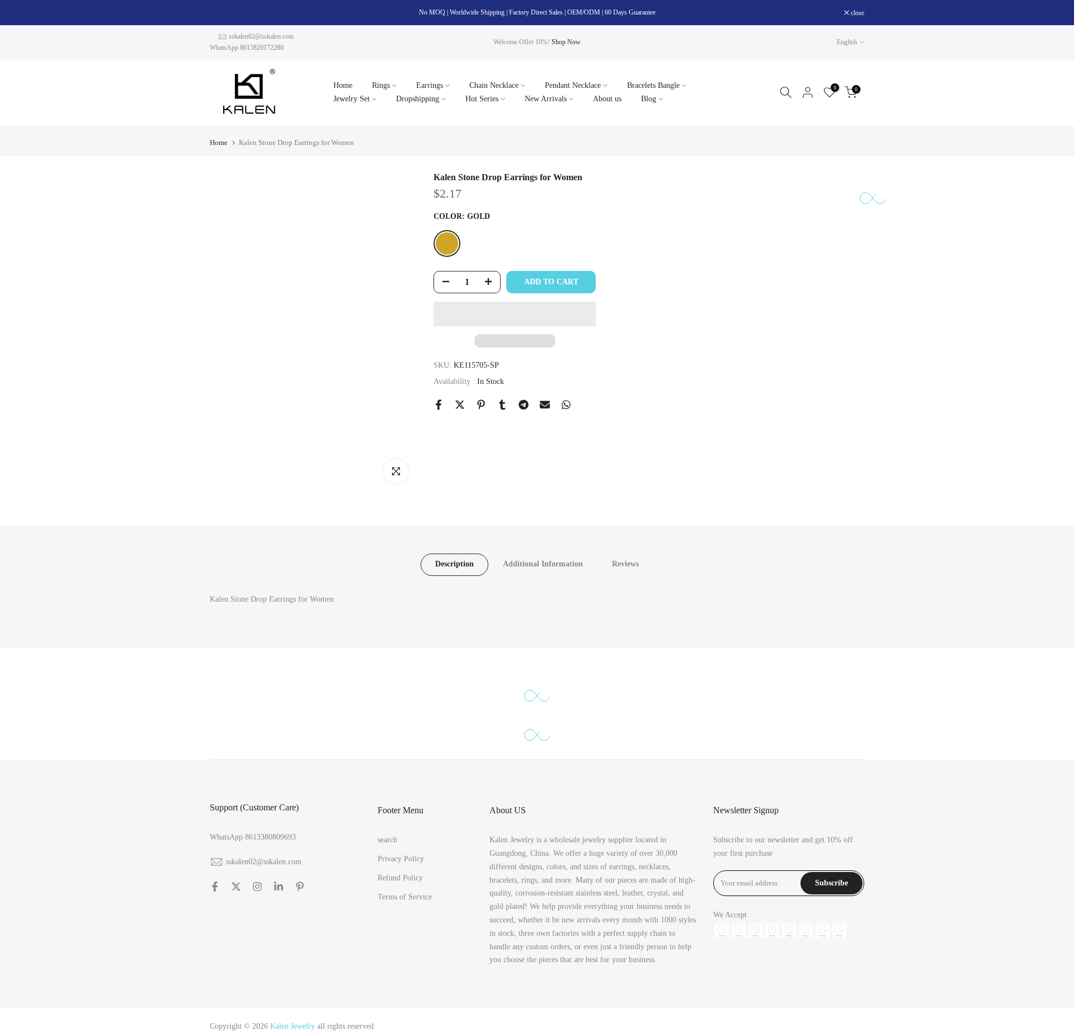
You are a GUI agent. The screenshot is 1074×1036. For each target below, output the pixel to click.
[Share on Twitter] (460, 405)
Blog (648, 99)
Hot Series (481, 99)
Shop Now (566, 42)
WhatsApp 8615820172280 (247, 47)
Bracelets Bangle (653, 85)
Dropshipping (417, 99)
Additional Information (543, 564)
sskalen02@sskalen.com (261, 36)
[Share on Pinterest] (481, 405)
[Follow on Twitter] (236, 886)
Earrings (429, 85)
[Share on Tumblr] (502, 405)
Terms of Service (405, 897)
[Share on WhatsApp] (566, 405)
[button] (515, 314)
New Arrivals (546, 99)
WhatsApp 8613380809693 (253, 837)
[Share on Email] (545, 405)
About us (607, 99)
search (387, 840)
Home (342, 85)
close (222, 13)
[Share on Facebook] (439, 405)
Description (454, 564)
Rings (381, 85)
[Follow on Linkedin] (279, 886)
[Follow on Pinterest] (300, 886)
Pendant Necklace (573, 85)
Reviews (625, 564)
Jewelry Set (351, 99)
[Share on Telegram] (524, 405)
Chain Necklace (494, 85)
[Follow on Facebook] (215, 886)
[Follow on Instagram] (257, 886)
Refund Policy (400, 878)
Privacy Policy (401, 859)
